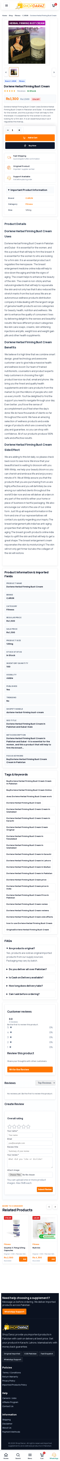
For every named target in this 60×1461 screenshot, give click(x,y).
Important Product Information (28, 190)
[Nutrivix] (44, 1228)
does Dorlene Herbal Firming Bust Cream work (29, 796)
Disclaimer (7, 1423)
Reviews (21, 91)
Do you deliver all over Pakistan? (28, 969)
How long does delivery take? (26, 985)
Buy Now (32, 145)
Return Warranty (10, 1376)
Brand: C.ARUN (10, 81)
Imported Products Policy (14, 1384)
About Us (6, 1427)
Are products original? (22, 948)
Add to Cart (32, 138)
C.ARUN (25, 16)
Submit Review (45, 1189)
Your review (13, 1155)
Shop (11, 16)
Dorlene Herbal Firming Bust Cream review (27, 904)
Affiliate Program (10, 1402)
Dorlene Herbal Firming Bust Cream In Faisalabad (24, 837)
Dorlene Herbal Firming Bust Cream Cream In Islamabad (28, 810)
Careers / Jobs (9, 1398)
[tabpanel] (30, 1100)
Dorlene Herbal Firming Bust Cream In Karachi (28, 854)
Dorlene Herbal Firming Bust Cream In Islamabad (24, 846)
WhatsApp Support (14, 1311)
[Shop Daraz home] (30, 5)
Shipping (6, 1419)
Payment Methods (11, 1431)
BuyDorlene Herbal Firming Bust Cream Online (29, 790)
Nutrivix (36, 1247)
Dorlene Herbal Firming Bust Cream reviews (27, 910)
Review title (12, 1147)
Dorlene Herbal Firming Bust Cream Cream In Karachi (28, 819)
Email (9, 1139)
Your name (12, 1131)
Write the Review (19, 1069)
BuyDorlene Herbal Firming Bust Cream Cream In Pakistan (28, 782)
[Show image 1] (13, 72)
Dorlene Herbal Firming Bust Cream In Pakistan (29, 873)
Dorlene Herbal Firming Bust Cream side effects (29, 917)
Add (23, 1259)
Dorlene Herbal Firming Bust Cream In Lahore (28, 860)
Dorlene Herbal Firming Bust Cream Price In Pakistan (27, 896)
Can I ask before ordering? (24, 994)
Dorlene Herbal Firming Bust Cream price (26, 879)
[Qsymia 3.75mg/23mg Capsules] (15, 1228)
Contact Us (7, 1406)
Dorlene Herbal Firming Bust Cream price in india (27, 887)
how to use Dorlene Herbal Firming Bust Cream (29, 923)
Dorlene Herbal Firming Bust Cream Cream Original (27, 828)
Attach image (13, 1170)
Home (4, 16)
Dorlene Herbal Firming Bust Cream (23, 802)
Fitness (17, 16)
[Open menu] (6, 5)
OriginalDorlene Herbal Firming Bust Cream (27, 929)
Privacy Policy (8, 1380)
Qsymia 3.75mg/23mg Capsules (14, 1249)
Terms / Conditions (11, 1372)
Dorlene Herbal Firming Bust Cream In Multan (28, 867)
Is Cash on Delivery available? (26, 977)
